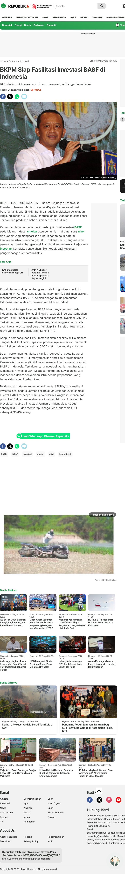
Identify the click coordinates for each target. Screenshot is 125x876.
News (3, 807)
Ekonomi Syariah (27, 17)
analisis (97, 17)
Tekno (27, 812)
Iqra (26, 803)
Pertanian (39, 25)
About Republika (8, 836)
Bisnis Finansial (55, 812)
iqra (73, 17)
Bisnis (27, 25)
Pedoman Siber (55, 836)
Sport (50, 807)
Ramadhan (29, 821)
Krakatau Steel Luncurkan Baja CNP (13, 271)
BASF (78, 227)
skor (45, 17)
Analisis (28, 807)
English (51, 817)
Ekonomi (13, 61)
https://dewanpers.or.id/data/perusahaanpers (26, 858)
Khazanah (5, 803)
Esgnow (4, 817)
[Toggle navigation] (3, 5)
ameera (7, 17)
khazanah (59, 17)
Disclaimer (5, 841)
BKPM (4, 454)
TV (1, 821)
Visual (27, 817)
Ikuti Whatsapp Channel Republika (46, 436)
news (83, 17)
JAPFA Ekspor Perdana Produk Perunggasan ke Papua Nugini (40, 274)
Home (3, 61)
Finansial (7, 25)
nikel (80, 231)
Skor (50, 798)
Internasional (6, 812)
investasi (6, 248)
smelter (32, 231)
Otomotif (51, 25)
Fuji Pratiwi (35, 89)
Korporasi (24, 61)
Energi (18, 25)
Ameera (4, 798)
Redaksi (28, 836)
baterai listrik (65, 454)
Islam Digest (54, 803)
